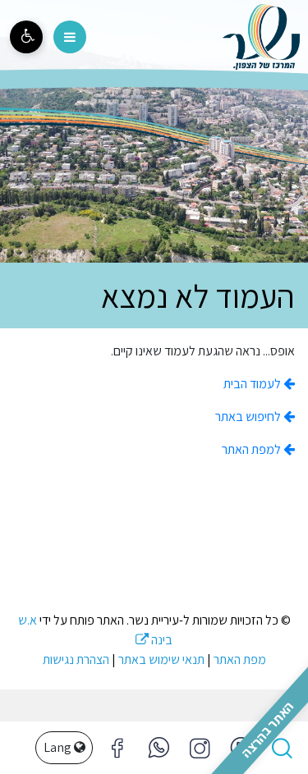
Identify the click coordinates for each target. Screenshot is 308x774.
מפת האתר (240, 659)
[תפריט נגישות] (26, 37)
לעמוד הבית (253, 383)
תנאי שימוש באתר (161, 659)
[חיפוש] (281, 747)
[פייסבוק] (199, 747)
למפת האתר (252, 449)
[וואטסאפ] (158, 747)
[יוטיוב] (240, 747)
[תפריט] (69, 37)
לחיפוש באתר (249, 416)
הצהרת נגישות (76, 659)
